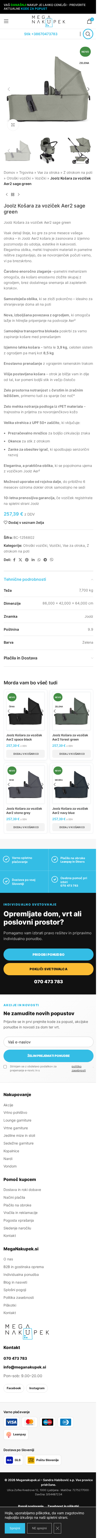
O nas (8, 1259)
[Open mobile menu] (6, 21)
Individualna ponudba (21, 1274)
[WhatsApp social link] (39, 560)
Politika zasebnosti (18, 1297)
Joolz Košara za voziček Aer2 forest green (70, 737)
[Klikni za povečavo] (13, 124)
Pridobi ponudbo (49, 955)
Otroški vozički (19, 178)
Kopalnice (11, 1151)
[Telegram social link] (45, 560)
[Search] (88, 34)
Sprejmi (15, 1528)
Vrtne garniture (15, 1128)
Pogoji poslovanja (31, 1506)
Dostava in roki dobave (22, 1189)
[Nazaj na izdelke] (13, 195)
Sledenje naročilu (17, 1228)
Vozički (40, 178)
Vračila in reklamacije (20, 1212)
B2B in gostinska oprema (23, 1267)
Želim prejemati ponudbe (48, 1056)
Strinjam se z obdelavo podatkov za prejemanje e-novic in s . (52, 1068)
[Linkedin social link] (33, 560)
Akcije (8, 1105)
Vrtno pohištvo (15, 1112)
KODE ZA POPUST (34, 8)
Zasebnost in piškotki (63, 1506)
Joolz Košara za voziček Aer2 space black (24, 737)
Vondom (10, 1166)
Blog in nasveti (15, 1282)
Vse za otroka (48, 172)
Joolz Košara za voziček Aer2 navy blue (70, 811)
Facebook (14, 1388)
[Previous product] (7, 195)
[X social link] (20, 560)
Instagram (37, 1388)
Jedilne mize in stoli (19, 1135)
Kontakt (9, 1235)
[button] (9, 89)
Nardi (7, 1158)
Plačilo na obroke (17, 1205)
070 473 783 (69, 885)
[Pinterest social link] (27, 560)
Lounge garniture (17, 1120)
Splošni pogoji (14, 1290)
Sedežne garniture (18, 1143)
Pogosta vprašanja (18, 1220)
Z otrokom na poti (77, 172)
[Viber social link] (51, 560)
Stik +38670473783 (40, 34)
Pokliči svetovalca (48, 969)
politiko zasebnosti (79, 1068)
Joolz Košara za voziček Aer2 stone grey (24, 811)
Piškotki (9, 1305)
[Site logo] (48, 21)
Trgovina (26, 172)
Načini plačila (14, 1197)
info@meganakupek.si (24, 1367)
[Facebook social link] (14, 560)
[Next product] (19, 195)
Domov (9, 172)
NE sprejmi (39, 1528)
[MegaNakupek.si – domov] (27, 1332)
